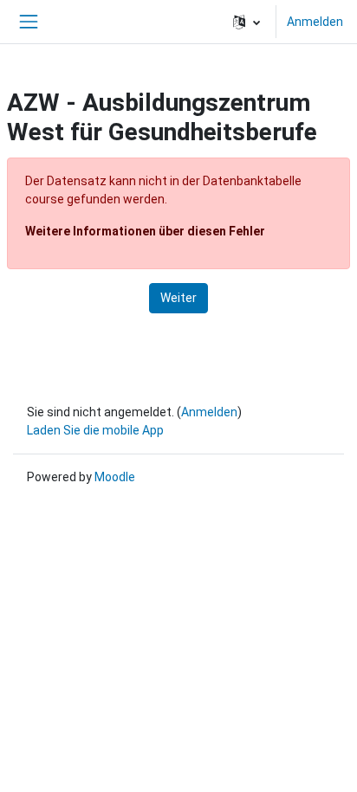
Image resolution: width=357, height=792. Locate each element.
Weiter (178, 298)
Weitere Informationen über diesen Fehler (145, 231)
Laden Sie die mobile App (95, 430)
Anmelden (315, 22)
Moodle (114, 477)
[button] (246, 21)
